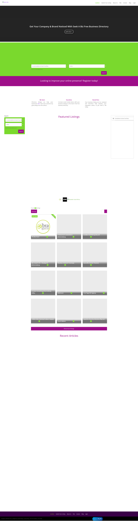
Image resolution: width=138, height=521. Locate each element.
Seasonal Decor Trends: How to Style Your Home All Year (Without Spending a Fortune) (58, 504)
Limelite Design (20, 518)
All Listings (40, 518)
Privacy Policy (26, 518)
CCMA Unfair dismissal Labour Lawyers (43, 319)
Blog (130, 3)
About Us (115, 3)
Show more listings (69, 328)
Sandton (97, 3)
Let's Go (68, 32)
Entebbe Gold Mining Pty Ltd (91, 235)
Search (104, 73)
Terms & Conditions (33, 518)
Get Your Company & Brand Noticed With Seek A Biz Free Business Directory (69, 26)
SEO (39, 103)
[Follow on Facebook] (127, 518)
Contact (125, 3)
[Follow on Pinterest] (135, 518)
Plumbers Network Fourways (66, 263)
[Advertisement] (69, 52)
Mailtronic (61, 293)
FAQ (120, 3)
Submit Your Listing (106, 3)
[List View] (103, 211)
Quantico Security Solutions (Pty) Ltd (94, 319)
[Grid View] (105, 211)
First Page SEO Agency (89, 293)
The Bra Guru (35, 237)
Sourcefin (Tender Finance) (91, 263)
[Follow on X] (131, 518)
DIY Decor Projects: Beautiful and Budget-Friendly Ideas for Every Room (53, 394)
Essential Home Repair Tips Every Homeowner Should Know (50, 457)
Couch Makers (62, 321)
